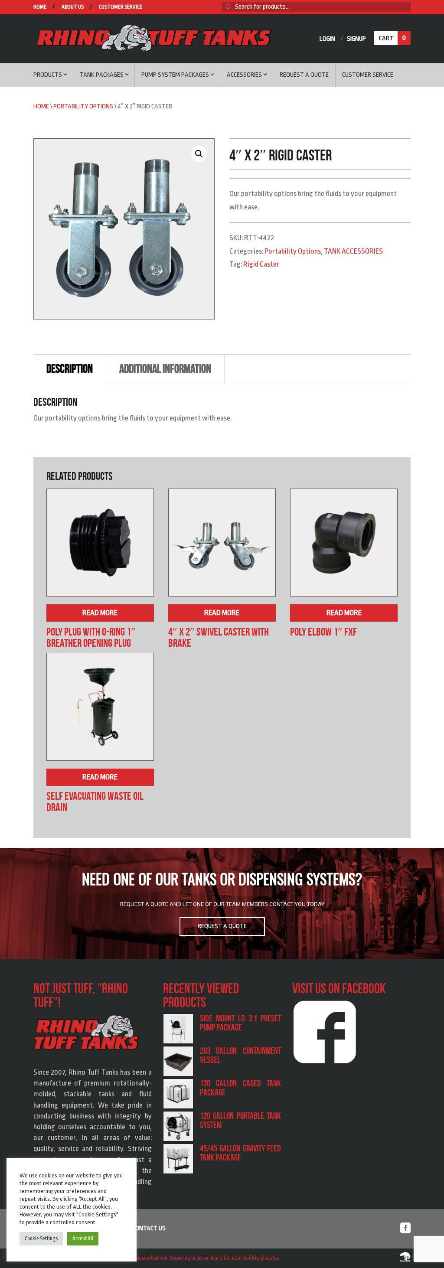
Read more (100, 613)
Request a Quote (304, 74)
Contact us (149, 1228)
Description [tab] (69, 368)
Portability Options (83, 106)
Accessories (244, 74)
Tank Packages (102, 74)
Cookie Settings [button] (41, 1238)
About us (73, 7)
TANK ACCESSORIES (353, 251)
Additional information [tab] (165, 368)
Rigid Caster (261, 264)
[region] (222, 903)
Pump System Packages (175, 74)
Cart (392, 38)
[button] (199, 154)
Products (47, 74)
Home (39, 7)
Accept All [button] (82, 1238)
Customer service (120, 7)
